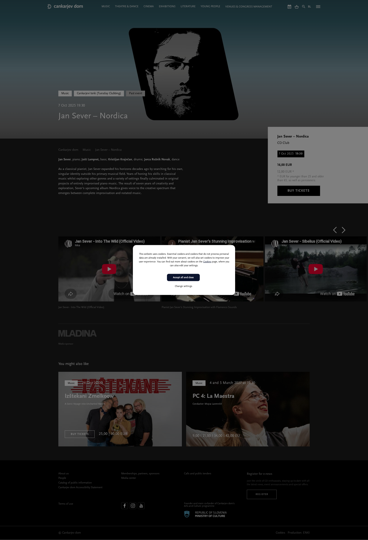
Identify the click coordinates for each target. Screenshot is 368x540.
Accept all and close (183, 277)
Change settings (183, 286)
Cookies (207, 261)
